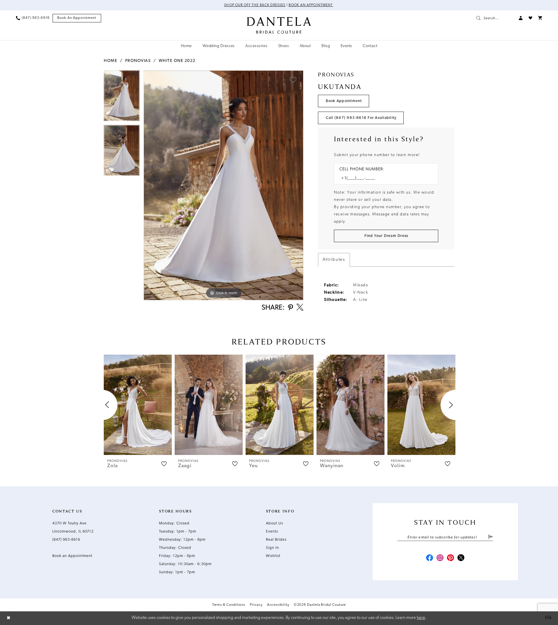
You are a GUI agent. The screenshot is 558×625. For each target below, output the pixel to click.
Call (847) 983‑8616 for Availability (361, 118)
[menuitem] (33, 18)
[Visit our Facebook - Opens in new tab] (429, 558)
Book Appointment (344, 101)
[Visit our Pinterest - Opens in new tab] (450, 558)
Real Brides (276, 540)
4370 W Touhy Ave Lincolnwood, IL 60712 (73, 527)
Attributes (334, 260)
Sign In (272, 548)
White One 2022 (177, 61)
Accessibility (278, 605)
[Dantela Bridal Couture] (279, 25)
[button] (521, 18)
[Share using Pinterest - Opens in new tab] (290, 308)
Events (272, 531)
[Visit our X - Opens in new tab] (460, 558)
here (421, 618)
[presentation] (138, 405)
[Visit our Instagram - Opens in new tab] (440, 558)
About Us (274, 523)
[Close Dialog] (8, 618)
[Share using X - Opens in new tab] (299, 308)
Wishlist (273, 556)
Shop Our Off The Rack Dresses (254, 5)
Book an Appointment (311, 5)
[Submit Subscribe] (490, 537)
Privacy (256, 605)
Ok (548, 618)
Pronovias (138, 61)
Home (110, 61)
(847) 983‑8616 (66, 540)
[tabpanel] (122, 97)
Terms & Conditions (229, 605)
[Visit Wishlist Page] (530, 18)
